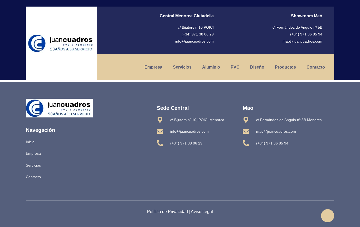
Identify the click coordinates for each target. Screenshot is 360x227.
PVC (235, 67)
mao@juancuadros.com (302, 41)
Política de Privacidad (167, 211)
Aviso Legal (202, 211)
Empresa (153, 67)
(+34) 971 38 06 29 (198, 34)
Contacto (316, 67)
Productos (285, 67)
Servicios (182, 67)
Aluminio (211, 67)
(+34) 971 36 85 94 (306, 34)
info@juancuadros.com (194, 41)
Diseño (257, 67)
